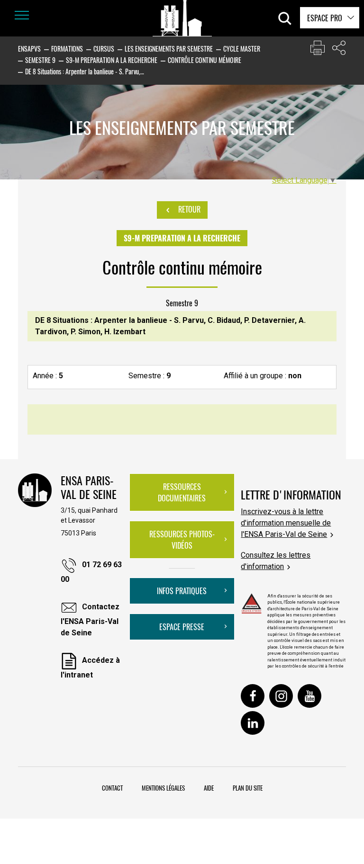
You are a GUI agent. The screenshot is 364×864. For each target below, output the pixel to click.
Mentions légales (163, 788)
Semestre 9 (40, 60)
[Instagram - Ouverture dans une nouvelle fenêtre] (281, 696)
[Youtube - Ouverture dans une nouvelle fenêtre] (309, 696)
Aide (209, 788)
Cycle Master (241, 48)
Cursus (103, 48)
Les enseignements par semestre (169, 48)
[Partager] (339, 50)
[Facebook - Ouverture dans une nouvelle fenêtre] (252, 696)
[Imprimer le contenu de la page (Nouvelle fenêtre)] (317, 50)
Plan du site (248, 788)
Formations (67, 48)
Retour (188, 209)
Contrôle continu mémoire (204, 60)
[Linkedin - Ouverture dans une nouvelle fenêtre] (252, 723)
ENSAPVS (29, 48)
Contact (112, 788)
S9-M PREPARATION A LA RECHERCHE (111, 60)
